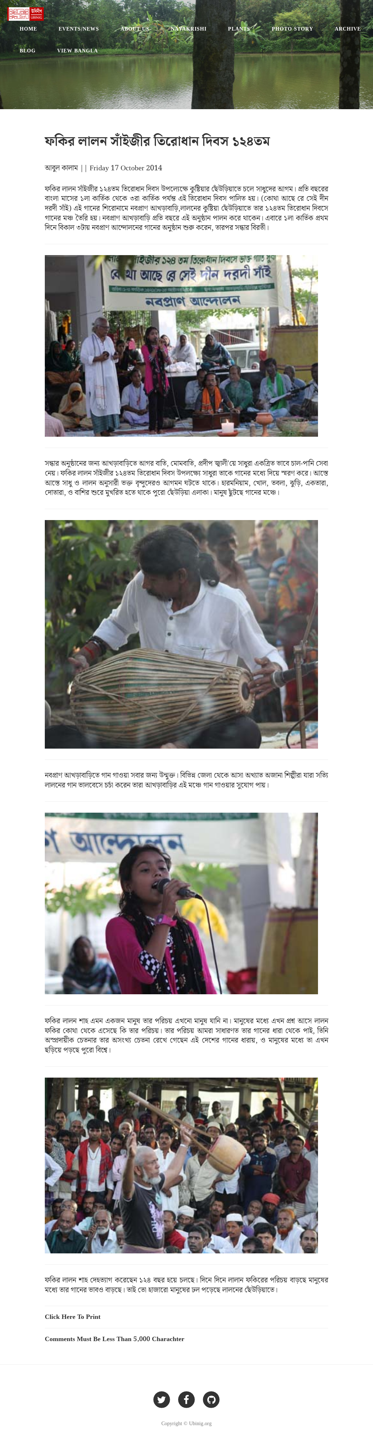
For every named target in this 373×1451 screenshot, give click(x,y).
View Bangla (77, 51)
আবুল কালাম (62, 168)
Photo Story (292, 29)
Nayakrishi (189, 29)
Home (28, 29)
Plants (239, 29)
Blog (28, 51)
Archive (348, 29)
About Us (135, 29)
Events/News (79, 29)
